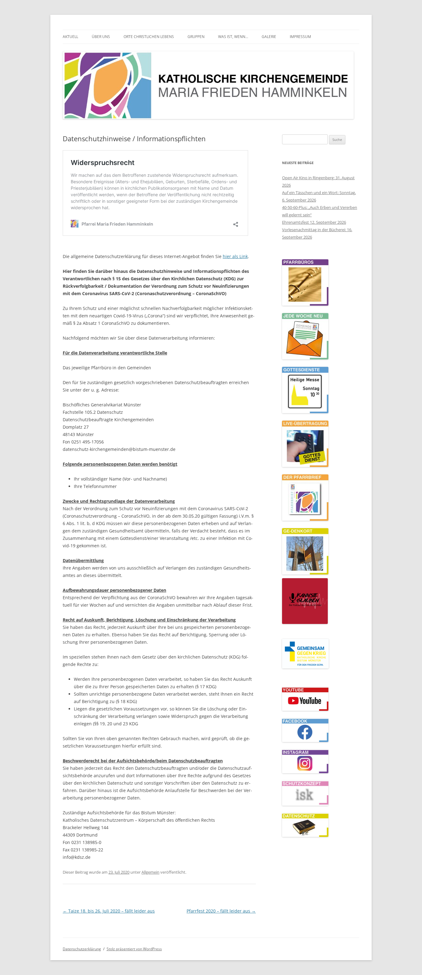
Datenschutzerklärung (82, 949)
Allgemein (150, 872)
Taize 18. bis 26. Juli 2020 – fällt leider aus (109, 911)
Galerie (269, 36)
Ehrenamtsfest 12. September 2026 (314, 222)
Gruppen (196, 36)
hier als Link (235, 256)
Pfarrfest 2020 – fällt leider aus (221, 911)
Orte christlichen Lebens (149, 36)
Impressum (300, 36)
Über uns (101, 36)
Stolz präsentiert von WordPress (134, 949)
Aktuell (70, 36)
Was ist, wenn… (233, 36)
